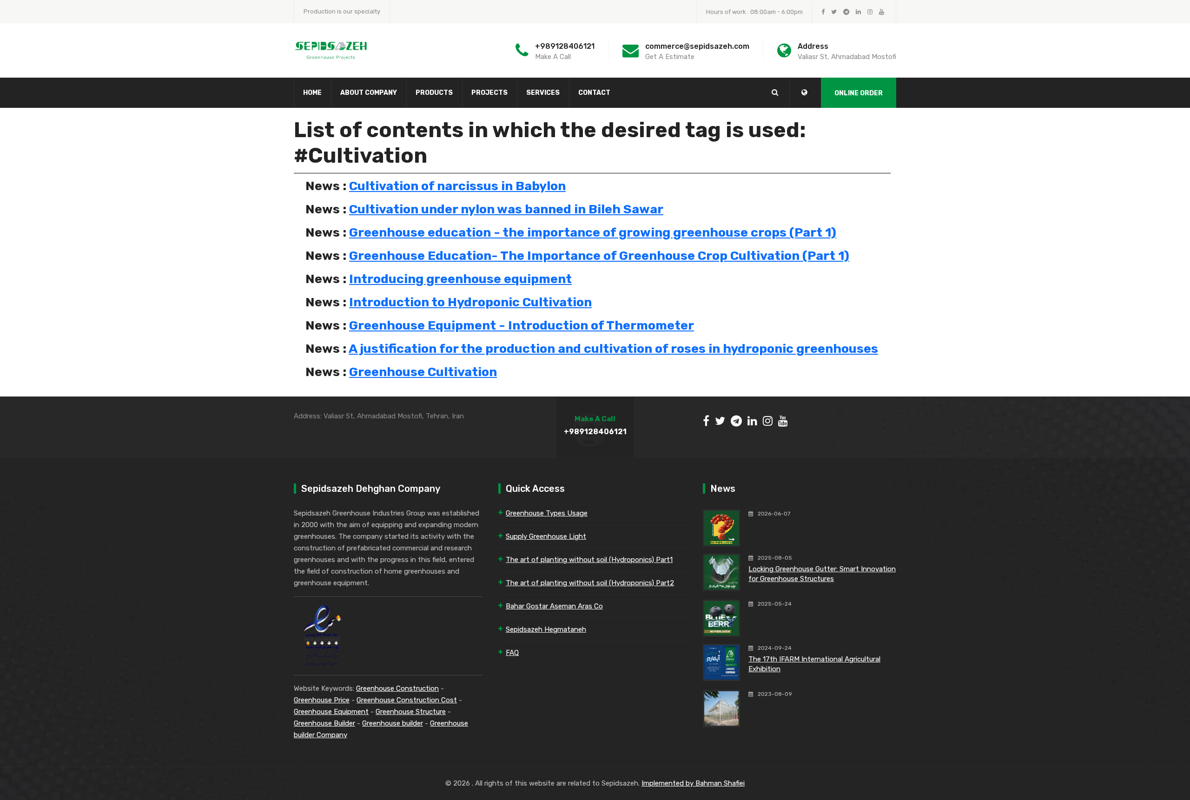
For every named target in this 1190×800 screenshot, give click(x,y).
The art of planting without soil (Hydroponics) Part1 (589, 559)
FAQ (512, 652)
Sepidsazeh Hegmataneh (546, 629)
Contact (594, 93)
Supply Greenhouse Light (546, 536)
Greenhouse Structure (411, 711)
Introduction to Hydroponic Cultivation (470, 302)
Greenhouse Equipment (331, 711)
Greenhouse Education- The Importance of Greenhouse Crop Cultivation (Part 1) (599, 255)
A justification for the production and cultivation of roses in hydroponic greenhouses (613, 348)
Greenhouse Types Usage (547, 513)
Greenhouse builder (392, 723)
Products (434, 93)
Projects (489, 93)
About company (368, 93)
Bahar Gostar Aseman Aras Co (554, 606)
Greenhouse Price (322, 700)
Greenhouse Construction (397, 688)
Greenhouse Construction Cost (407, 700)
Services (543, 93)
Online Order (858, 93)
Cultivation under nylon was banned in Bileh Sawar (506, 209)
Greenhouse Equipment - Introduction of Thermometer (521, 325)
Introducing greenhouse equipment (460, 278)
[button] (804, 92)
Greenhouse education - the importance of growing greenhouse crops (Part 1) (592, 232)
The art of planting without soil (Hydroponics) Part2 (590, 583)
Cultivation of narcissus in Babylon (457, 186)
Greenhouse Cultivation (423, 371)
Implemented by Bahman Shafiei (693, 783)
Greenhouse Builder (324, 723)
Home (312, 93)
